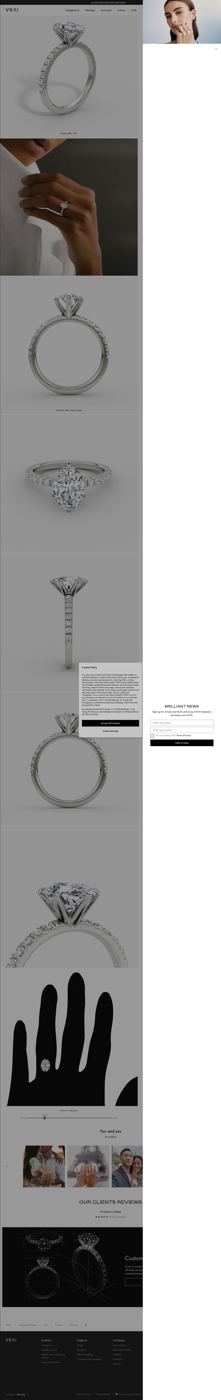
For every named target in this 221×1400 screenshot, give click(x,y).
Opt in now (182, 743)
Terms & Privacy (183, 735)
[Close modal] (110, 700)
